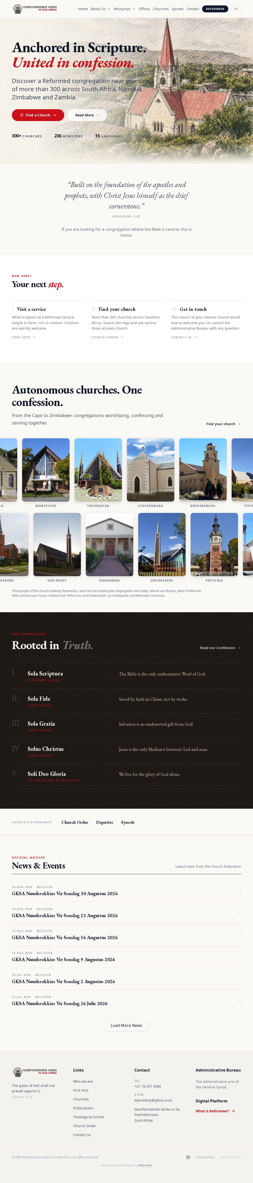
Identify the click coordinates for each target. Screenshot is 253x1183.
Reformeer (215, 9)
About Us (98, 8)
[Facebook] (188, 1157)
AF (236, 9)
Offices (144, 8)
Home (83, 8)
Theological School (88, 1117)
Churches (161, 8)
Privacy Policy (205, 1157)
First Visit (80, 1090)
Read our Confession (217, 647)
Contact (193, 8)
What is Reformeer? (212, 1111)
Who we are (83, 1081)
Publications (83, 1108)
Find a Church (38, 115)
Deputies (104, 822)
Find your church (220, 424)
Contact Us (82, 1134)
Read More (84, 115)
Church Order (75, 822)
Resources (122, 8)
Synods (178, 8)
